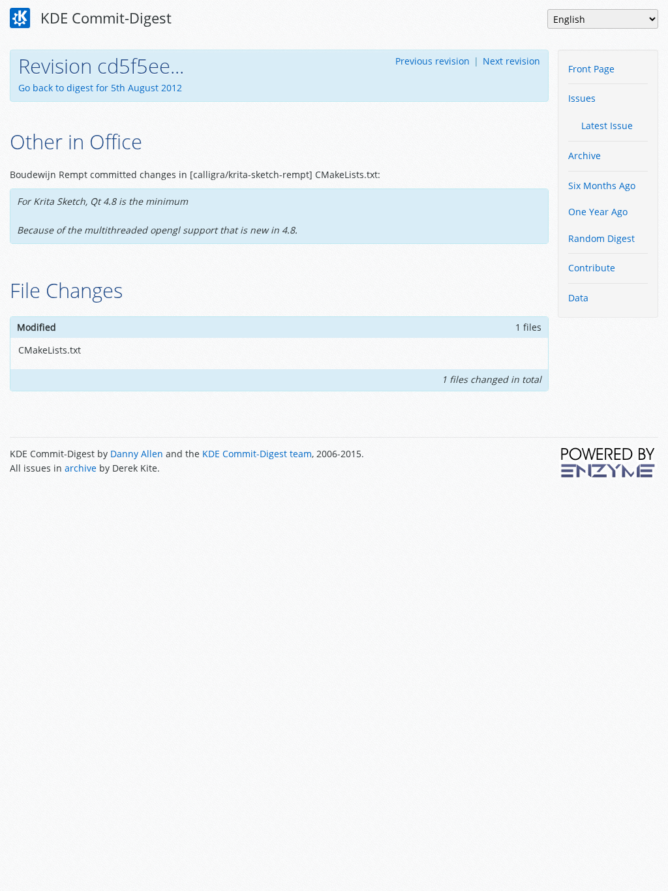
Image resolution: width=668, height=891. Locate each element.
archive (81, 468)
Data (578, 298)
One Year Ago (598, 211)
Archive (584, 155)
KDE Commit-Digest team (257, 453)
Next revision (511, 61)
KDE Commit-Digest (104, 17)
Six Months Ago (601, 185)
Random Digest (601, 238)
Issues (582, 98)
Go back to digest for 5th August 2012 (100, 88)
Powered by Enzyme (608, 462)
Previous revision (432, 61)
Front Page (591, 69)
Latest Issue (607, 125)
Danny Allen (136, 453)
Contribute (591, 268)
